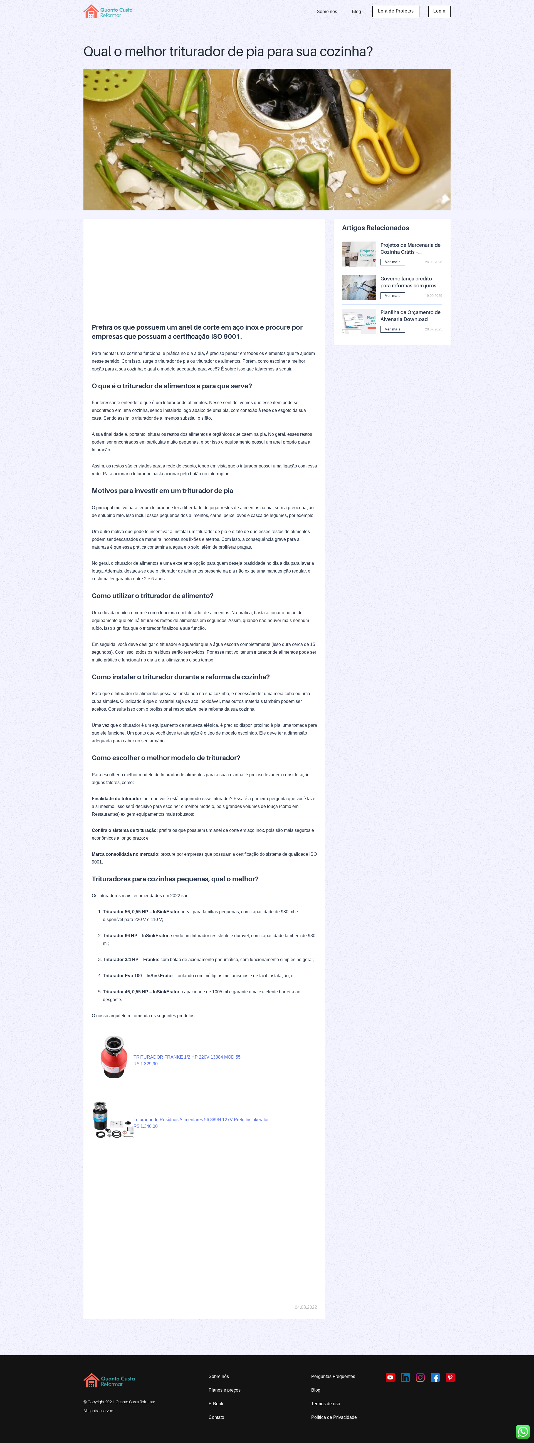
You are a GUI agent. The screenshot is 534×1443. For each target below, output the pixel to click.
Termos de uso (325, 1403)
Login (439, 11)
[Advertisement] (204, 266)
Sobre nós (327, 11)
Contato (216, 1417)
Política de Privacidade (334, 1417)
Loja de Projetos (396, 11)
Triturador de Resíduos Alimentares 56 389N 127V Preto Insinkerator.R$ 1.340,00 (202, 1123)
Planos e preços (225, 1390)
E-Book (216, 1403)
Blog (356, 11)
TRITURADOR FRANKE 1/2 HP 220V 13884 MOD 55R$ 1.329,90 (187, 1060)
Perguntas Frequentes (333, 1376)
